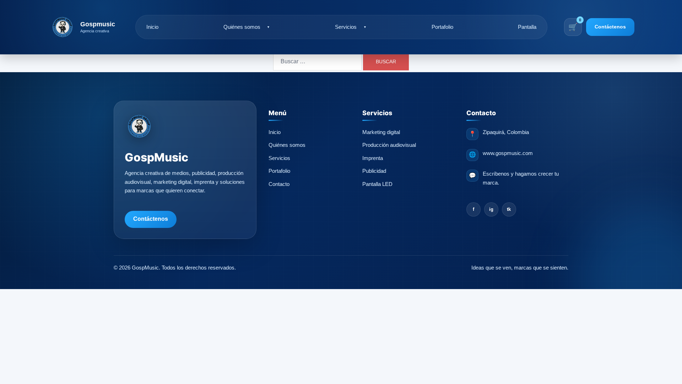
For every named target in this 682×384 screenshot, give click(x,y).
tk (509, 209)
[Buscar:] (317, 61)
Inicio (152, 27)
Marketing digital (381, 132)
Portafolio (442, 27)
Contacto (279, 184)
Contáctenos (610, 27)
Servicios (346, 27)
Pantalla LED (377, 184)
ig (491, 209)
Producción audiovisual (389, 145)
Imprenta (372, 158)
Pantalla (527, 27)
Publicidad (374, 171)
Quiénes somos (241, 27)
